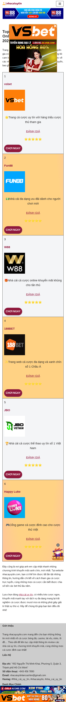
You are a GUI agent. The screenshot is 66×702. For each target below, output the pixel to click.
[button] (60, 3)
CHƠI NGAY (13, 148)
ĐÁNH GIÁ (33, 131)
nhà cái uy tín (26, 594)
